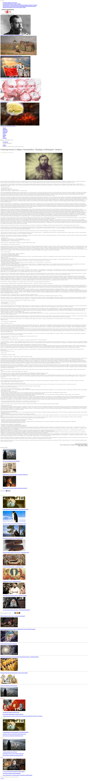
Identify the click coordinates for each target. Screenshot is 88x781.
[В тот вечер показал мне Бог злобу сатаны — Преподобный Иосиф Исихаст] (14, 608)
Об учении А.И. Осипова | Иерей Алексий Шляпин (11, 773)
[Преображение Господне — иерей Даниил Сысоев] (14, 579)
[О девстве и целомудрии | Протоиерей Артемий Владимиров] (14, 769)
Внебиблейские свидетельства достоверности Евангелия (15, 474)
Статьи (4, 133)
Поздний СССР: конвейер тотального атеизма (10, 2)
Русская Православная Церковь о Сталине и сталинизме (12, 3)
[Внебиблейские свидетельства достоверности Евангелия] (9, 472)
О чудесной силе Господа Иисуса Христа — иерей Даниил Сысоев (15, 595)
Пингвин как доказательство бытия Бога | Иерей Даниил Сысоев (14, 523)
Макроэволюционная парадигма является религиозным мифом (14, 672)
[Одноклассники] (8, 491)
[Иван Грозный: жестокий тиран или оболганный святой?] (9, 486)
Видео (4, 136)
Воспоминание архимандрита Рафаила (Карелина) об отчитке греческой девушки (17, 629)
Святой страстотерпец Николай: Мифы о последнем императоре (11, 35)
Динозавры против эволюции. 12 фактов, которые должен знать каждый (14, 7)
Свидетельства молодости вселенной (8, 643)
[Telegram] (9, 491)
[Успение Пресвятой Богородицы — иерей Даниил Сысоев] (14, 565)
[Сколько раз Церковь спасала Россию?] (9, 459)
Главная (4, 128)
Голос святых (5, 131)
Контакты (5, 138)
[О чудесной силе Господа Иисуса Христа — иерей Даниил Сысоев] (14, 593)
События (4, 135)
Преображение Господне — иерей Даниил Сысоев (12, 581)
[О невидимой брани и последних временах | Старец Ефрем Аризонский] (14, 507)
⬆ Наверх (2, 778)
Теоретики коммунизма (4, 102)
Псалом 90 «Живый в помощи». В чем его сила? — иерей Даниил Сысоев (16, 552)
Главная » (4, 144)
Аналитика (5, 129)
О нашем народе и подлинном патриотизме (8, 126)
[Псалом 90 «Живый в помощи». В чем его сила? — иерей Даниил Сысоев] (14, 550)
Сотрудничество (5, 142)
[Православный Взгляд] (7, 14)
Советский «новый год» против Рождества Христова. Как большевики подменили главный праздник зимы (19, 6)
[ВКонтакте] (6, 491)
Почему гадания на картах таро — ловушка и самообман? (12, 616)
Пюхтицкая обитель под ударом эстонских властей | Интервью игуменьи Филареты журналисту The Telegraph (20, 5)
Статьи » (4, 145)
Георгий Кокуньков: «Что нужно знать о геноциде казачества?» (11, 55)
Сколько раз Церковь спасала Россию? (11, 461)
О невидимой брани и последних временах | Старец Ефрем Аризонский (15, 509)
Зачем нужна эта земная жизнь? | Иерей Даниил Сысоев (13, 538)
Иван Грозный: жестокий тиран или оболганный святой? (15, 488)
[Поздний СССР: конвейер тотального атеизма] (14, 710)
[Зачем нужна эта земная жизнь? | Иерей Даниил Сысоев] (14, 536)
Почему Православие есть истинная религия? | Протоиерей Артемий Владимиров (17, 775)
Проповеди (5, 132)
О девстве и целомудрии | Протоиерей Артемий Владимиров (14, 771)
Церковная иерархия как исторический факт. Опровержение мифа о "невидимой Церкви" (19, 656)
